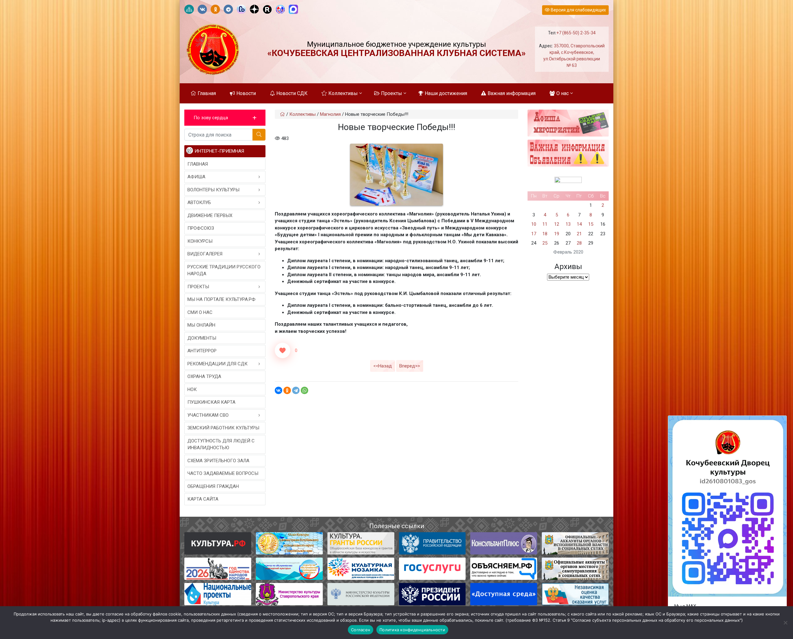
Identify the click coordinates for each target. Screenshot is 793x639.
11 (544, 224)
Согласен (360, 629)
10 (533, 224)
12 (556, 224)
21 (579, 234)
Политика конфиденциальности (412, 629)
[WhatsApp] (304, 390)
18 (544, 234)
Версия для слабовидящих (578, 9)
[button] (224, 118)
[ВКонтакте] (278, 390)
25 (544, 243)
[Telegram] (296, 390)
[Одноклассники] (287, 390)
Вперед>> (409, 366)
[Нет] (785, 622)
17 (533, 234)
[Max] (293, 9)
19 (556, 234)
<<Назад (382, 366)
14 (579, 224)
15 (590, 224)
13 (568, 224)
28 (579, 243)
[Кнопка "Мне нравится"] (282, 350)
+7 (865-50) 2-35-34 (576, 32)
